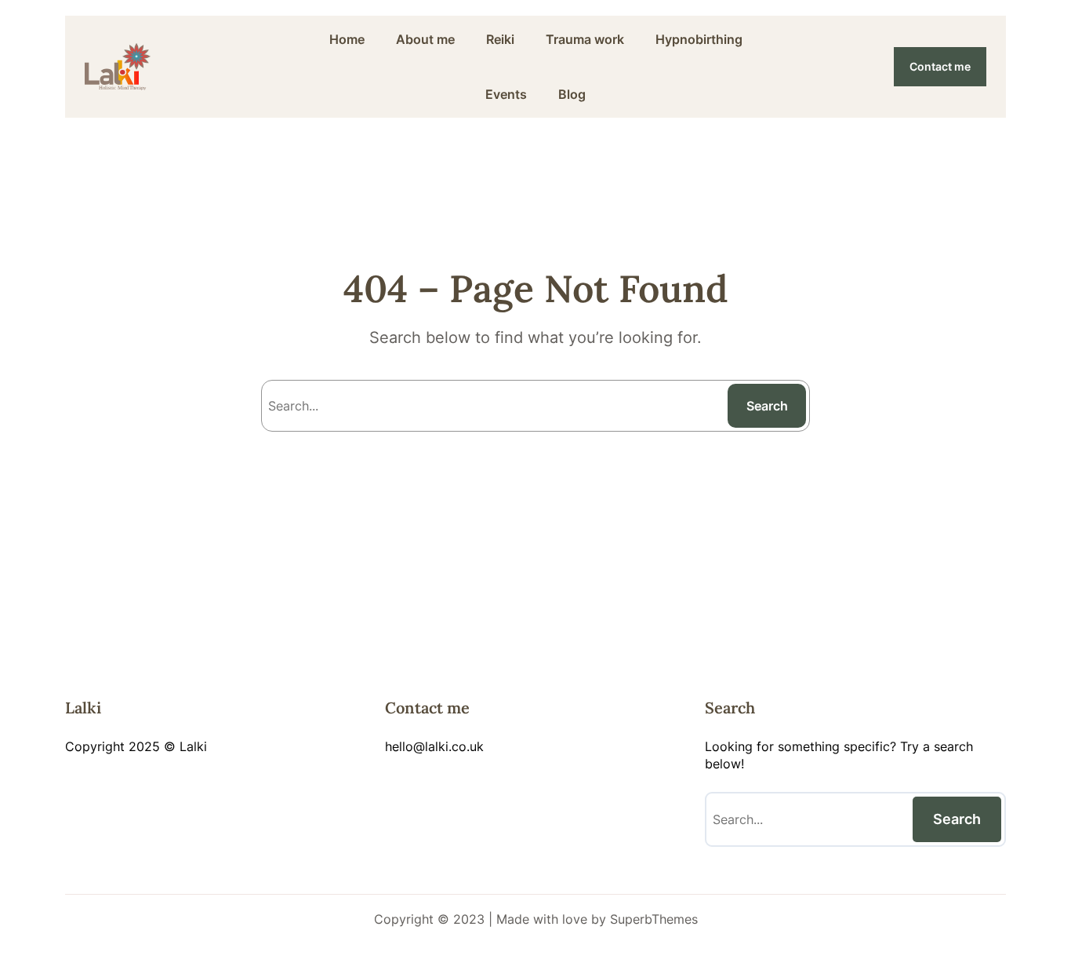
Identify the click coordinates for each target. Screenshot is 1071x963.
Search (767, 406)
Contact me (940, 66)
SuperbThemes (654, 919)
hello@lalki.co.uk (434, 746)
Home (347, 39)
